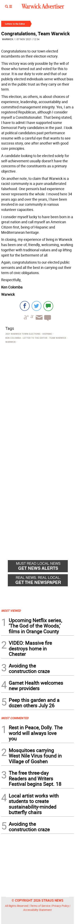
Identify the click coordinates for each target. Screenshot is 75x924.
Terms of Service (40, 906)
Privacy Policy (60, 906)
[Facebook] (25, 306)
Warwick (7, 39)
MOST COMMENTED (15, 718)
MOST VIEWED (11, 611)
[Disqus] (37, 396)
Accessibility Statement (37, 910)
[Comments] (48, 306)
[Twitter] (36, 306)
